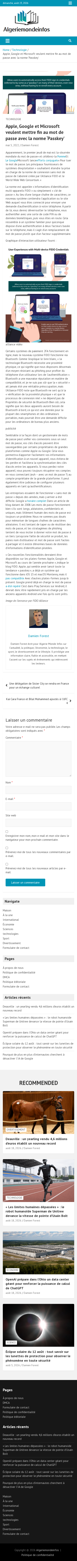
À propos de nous (13, 968)
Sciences (8, 929)
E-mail (10, 799)
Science (11, 1342)
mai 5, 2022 (12, 145)
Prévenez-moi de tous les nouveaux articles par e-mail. (36, 870)
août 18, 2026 (13, 1148)
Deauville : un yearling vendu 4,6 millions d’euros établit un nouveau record (36, 1141)
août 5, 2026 (13, 1365)
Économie (8, 924)
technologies (11, 934)
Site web (11, 815)
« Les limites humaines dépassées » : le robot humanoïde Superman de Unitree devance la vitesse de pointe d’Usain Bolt (38, 1021)
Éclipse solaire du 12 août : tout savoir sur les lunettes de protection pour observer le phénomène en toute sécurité (38, 1356)
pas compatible (15, 578)
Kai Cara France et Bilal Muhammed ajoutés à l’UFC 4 (37, 701)
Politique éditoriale (14, 982)
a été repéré (13, 586)
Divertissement (12, 943)
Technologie (13, 119)
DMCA (6, 977)
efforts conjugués (47, 160)
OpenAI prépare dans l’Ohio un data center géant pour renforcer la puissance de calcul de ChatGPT (38, 1283)
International (11, 919)
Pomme (61, 156)
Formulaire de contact (16, 948)
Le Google (12, 160)
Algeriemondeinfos (47, 1550)
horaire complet (36, 501)
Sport (6, 938)
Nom (9, 782)
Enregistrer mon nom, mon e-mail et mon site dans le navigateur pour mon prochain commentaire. (37, 837)
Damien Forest (30, 145)
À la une (8, 915)
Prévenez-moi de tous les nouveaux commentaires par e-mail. (38, 854)
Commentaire (14, 737)
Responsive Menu (70, 3)
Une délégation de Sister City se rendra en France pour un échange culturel (39, 685)
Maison (7, 910)
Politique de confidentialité (19, 972)
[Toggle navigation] (7, 40)
